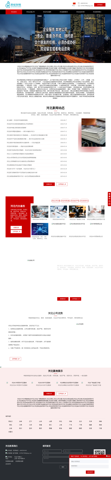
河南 (70, 421)
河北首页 (14, 12)
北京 (80, 421)
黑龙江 (10, 421)
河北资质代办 (84, 201)
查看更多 (49, 184)
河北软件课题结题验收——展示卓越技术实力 (21, 131)
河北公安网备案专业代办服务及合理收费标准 (21, 161)
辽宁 (30, 421)
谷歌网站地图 (19, 461)
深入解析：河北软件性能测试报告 (17, 120)
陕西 (80, 428)
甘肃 (90, 428)
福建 (90, 425)
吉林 (20, 421)
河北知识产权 (75, 201)
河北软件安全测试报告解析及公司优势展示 (20, 124)
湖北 (10, 425)
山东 (40, 421)
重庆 (40, 428)
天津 (90, 421)
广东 (70, 425)
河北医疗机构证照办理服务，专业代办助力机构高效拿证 (24, 150)
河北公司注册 (56, 201)
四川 (20, 428)
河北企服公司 (30, 12)
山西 (50, 421)
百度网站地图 (9, 461)
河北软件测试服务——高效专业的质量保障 (20, 146)
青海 (60, 428)
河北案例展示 (64, 12)
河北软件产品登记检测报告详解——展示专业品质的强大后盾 (25, 139)
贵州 (30, 428)
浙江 (50, 425)
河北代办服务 (47, 12)
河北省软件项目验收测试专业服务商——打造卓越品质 (23, 142)
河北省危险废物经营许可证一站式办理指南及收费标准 (23, 176)
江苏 (30, 425)
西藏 (50, 428)
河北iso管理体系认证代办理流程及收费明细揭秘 (21, 157)
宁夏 (100, 428)
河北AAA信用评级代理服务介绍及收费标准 (20, 154)
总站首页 (8, 464)
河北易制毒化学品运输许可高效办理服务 (19, 165)
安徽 (40, 425)
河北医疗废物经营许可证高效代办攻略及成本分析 (22, 172)
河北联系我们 (97, 12)
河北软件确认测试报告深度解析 (16, 127)
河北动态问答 (80, 12)
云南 (10, 428)
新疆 (70, 428)
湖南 (100, 421)
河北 (60, 421)
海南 (100, 425)
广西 (80, 425)
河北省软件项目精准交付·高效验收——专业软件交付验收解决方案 (27, 135)
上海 (60, 425)
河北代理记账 (65, 201)
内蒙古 (10, 432)
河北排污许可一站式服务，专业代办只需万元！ (21, 169)
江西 (20, 425)
